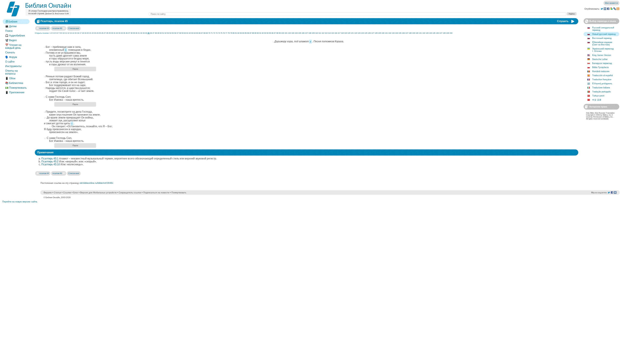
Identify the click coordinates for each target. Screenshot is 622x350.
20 (88, 33)
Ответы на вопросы (11, 72)
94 (268, 33)
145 (433, 33)
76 (224, 33)
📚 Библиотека (14, 83)
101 (286, 33)
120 (348, 33)
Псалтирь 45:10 (50, 164)
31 (114, 33)
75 (221, 33)
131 (386, 33)
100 (282, 33)
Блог (75, 192)
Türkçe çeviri (598, 95)
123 (359, 33)
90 (258, 33)
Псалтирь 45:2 (49, 161)
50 (161, 33)
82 (238, 33)
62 (190, 33)
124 (362, 33)
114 (329, 33)
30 (112, 33)
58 (180, 33)
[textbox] (357, 14)
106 (303, 33)
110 (316, 33)
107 (306, 33)
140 (416, 33)
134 (396, 33)
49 (158, 33)
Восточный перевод (602, 38)
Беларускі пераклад (602, 63)
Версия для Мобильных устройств (98, 192)
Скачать (10, 52)
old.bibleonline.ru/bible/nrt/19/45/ (96, 183)
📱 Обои (10, 78)
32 (117, 33)
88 (253, 33)
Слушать (563, 21)
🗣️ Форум (11, 57)
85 (246, 33)
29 (110, 33)
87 (251, 33)
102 (289, 33)
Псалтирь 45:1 (49, 158)
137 (406, 33)
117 (339, 33)
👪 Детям (11, 26)
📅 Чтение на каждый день (13, 46)
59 (183, 33)
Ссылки (67, 192)
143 (427, 33)
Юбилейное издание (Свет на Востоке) (602, 43)
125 (365, 33)
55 (173, 33)
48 (156, 33)
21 (90, 33)
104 (296, 33)
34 (122, 33)
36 (127, 33)
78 (229, 33)
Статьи (57, 192)
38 (131, 33)
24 (97, 33)
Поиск (8, 30)
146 (437, 33)
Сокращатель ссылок (130, 192)
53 (168, 33)
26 (102, 33)
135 (399, 33)
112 (323, 33)
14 (73, 33)
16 (78, 33)
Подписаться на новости (156, 192)
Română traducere (600, 71)
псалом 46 (57, 28)
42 (141, 33)
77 (226, 33)
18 (83, 33)
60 (185, 33)
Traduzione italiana (601, 87)
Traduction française (601, 79)
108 (309, 33)
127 (372, 33)
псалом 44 (44, 28)
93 (265, 33)
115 (332, 33)
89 (255, 33)
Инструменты (13, 66)
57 (178, 33)
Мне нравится (611, 3)
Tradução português (601, 91)
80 (234, 33)
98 (277, 33)
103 (292, 33)
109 (313, 33)
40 (136, 33)
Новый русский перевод (604, 34)
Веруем (48, 192)
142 (423, 33)
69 (207, 33)
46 (151, 33)
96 (272, 33)
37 (129, 33)
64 (195, 33)
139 (413, 33)
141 (420, 33)
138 (410, 33)
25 (100, 33)
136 (403, 33)
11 (66, 33)
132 (389, 33)
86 (248, 33)
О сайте (10, 61)
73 (217, 33)
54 (170, 33)
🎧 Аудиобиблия (15, 35)
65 (197, 33)
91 (260, 33)
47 (153, 33)
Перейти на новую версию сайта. (20, 201)
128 (376, 33)
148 (444, 33)
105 (299, 33)
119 (345, 33)
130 (382, 33)
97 (275, 33)
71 (212, 33)
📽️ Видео (11, 40)
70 (209, 33)
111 (319, 33)
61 (187, 33)
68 (204, 33)
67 (202, 33)
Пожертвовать (178, 192)
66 (200, 33)
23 (95, 33)
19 (85, 33)
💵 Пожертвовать (16, 87)
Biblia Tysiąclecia (600, 67)
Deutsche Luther (600, 59)
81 (236, 33)
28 (107, 33)
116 (335, 33)
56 (175, 33)
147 (440, 33)
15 (76, 33)
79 (231, 33)
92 (263, 33)
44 (146, 33)
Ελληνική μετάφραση (602, 83)
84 (243, 33)
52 (166, 33)
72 (214, 33)
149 (447, 33)
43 (144, 33)
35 (124, 33)
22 (93, 33)
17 (80, 33)
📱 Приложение (14, 92)
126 (369, 33)
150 (450, 33)
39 (134, 33)
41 (139, 33)
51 (163, 33)
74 (219, 33)
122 (355, 33)
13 (71, 33)
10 (64, 33)
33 (119, 33)
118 (342, 33)
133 (393, 33)
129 (379, 33)
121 (352, 33)
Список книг (73, 28)
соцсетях (602, 192)
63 (192, 33)
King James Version (601, 55)
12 (68, 33)
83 (241, 33)
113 (326, 33)
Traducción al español (602, 75)
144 (430, 33)
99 (280, 33)
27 (105, 33)
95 (270, 33)
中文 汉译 (596, 100)
